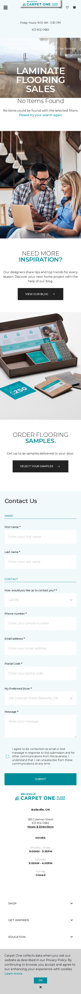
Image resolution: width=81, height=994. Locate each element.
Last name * (12, 552)
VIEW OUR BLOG (36, 294)
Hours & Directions (41, 826)
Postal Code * (13, 663)
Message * (11, 711)
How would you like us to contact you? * (31, 590)
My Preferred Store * (18, 688)
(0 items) (74, 7)
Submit (40, 779)
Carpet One (10, 44)
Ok (40, 980)
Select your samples (36, 466)
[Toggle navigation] (5, 7)
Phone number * (16, 613)
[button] (60, 7)
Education (17, 937)
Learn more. (14, 973)
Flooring (29, 44)
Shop (12, 903)
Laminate (47, 44)
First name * (13, 527)
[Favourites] (67, 7)
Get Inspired (18, 920)
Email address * (15, 638)
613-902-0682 (40, 29)
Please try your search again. (40, 115)
